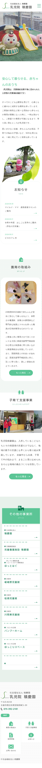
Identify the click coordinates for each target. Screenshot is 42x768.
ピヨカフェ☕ (11, 236)
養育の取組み (11, 727)
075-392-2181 (11, 709)
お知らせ (31, 739)
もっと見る (21, 373)
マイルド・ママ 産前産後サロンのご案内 (20, 207)
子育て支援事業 (31, 727)
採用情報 (11, 739)
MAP (5, 715)
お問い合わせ (11, 750)
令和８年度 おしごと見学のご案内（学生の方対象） (20, 222)
